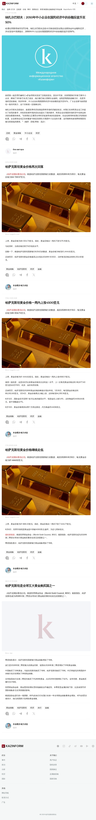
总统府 (18, 9)
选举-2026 (11, 9)
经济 (38, 133)
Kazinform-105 (69, 9)
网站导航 (5, 793)
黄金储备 (17, 133)
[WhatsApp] (14, 139)
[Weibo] (75, 746)
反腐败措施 (54, 774)
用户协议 (53, 760)
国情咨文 (35, 9)
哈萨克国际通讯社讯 (16, 174)
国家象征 (53, 769)
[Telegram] (20, 139)
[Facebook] (27, 139)
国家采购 (53, 779)
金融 (39, 269)
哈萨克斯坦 (22, 269)
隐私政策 (53, 765)
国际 (3, 779)
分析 (3, 769)
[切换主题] (84, 3)
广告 (3, 802)
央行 (39, 708)
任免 (24, 9)
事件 (29, 9)
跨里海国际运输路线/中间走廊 (51, 9)
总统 (8, 133)
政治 (3, 765)
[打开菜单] (92, 3)
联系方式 (5, 797)
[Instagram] (7, 139)
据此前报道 (10, 534)
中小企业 (28, 133)
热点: (3, 9)
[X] (34, 139)
